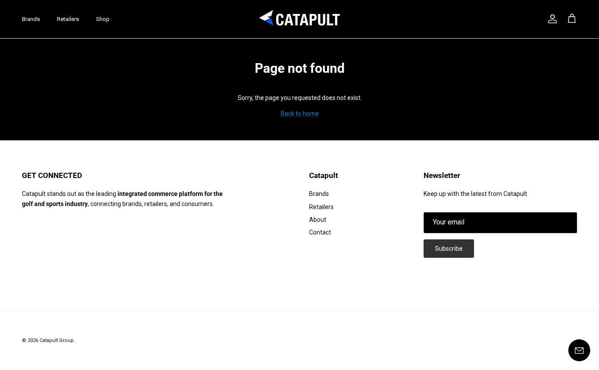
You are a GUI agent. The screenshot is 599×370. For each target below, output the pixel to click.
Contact (320, 232)
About (317, 219)
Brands (31, 19)
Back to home (300, 113)
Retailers (68, 19)
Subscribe (449, 248)
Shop (103, 19)
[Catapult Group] (299, 19)
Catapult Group (56, 340)
